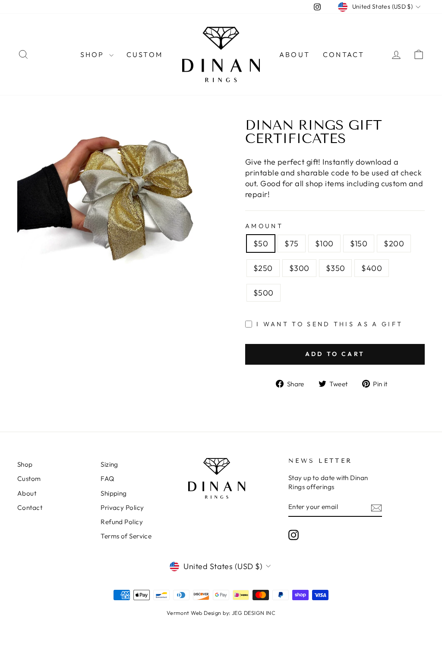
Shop (93, 54)
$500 (263, 293)
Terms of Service (126, 536)
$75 (291, 243)
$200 (394, 243)
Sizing (109, 464)
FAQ (107, 478)
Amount (264, 226)
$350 (335, 268)
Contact (343, 54)
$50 (260, 243)
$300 (299, 268)
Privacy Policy (122, 507)
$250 (263, 268)
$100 (324, 243)
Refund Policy (122, 522)
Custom (144, 54)
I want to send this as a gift (329, 324)
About (294, 54)
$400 (371, 268)
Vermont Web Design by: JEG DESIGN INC (221, 612)
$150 (359, 243)
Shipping (114, 493)
